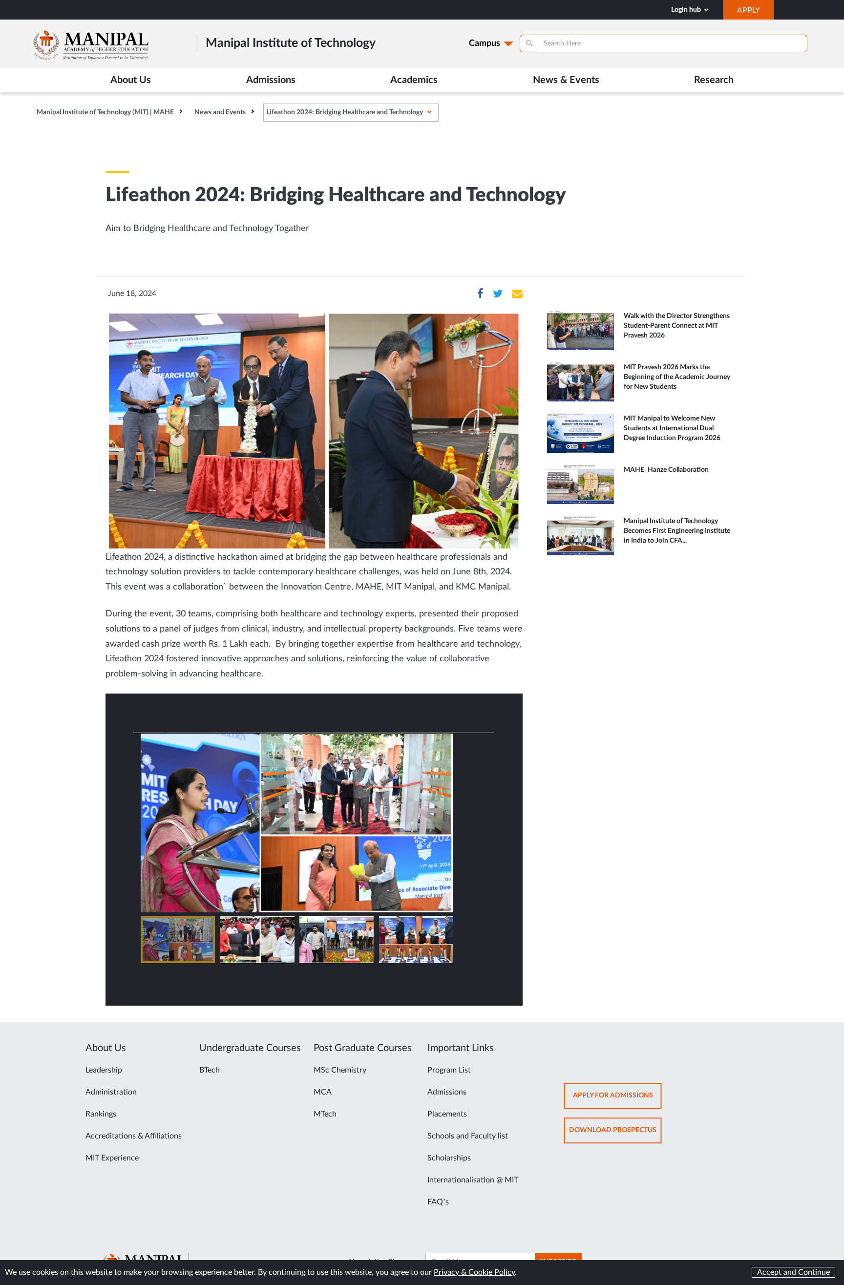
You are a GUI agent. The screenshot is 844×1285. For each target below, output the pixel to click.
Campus (484, 43)
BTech (209, 1070)
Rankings (100, 1114)
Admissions (446, 1092)
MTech (325, 1114)
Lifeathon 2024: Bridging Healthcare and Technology (344, 112)
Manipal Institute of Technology (291, 43)
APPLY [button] (755, 13)
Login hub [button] (686, 9)
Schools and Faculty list (467, 1136)
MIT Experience (112, 1158)
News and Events (220, 112)
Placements (447, 1114)
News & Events (566, 80)
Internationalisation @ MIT (472, 1180)
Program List (449, 1070)
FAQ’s (438, 1202)
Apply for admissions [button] (617, 1100)
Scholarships (449, 1158)
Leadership (103, 1070)
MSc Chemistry (340, 1070)
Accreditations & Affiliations (133, 1136)
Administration (111, 1092)
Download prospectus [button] (615, 1134)
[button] (178, 939)
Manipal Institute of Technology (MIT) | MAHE (105, 112)
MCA (323, 1092)
